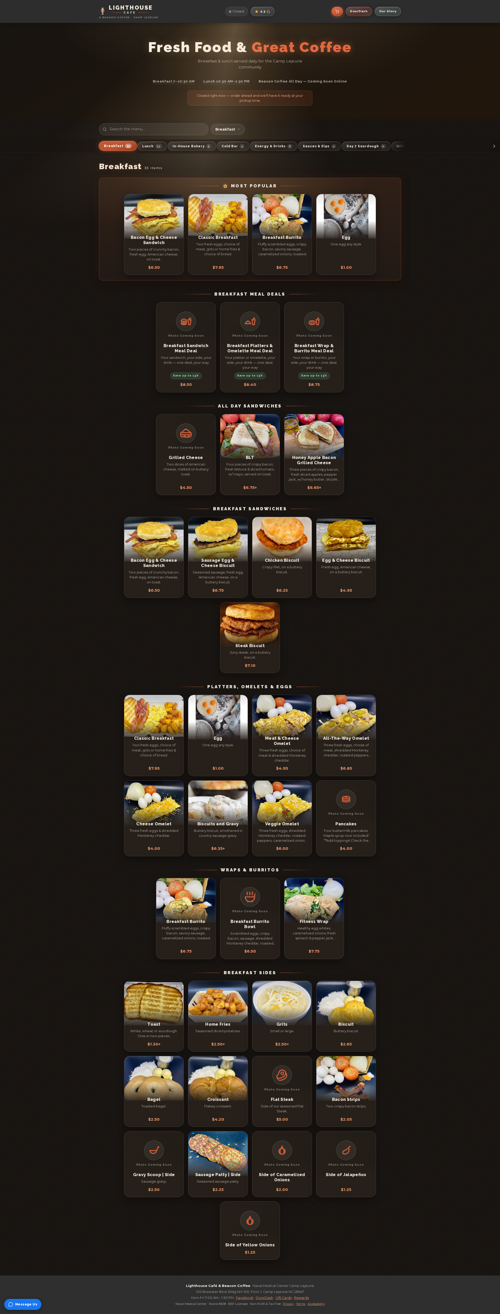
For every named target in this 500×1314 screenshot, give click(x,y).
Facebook (244, 1298)
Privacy (288, 1304)
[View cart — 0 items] (337, 11)
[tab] (118, 146)
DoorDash (264, 1298)
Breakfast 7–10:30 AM (174, 81)
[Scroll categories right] (494, 146)
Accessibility (316, 1304)
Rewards (301, 1298)
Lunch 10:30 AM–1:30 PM (226, 81)
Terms (300, 1304)
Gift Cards (284, 1298)
